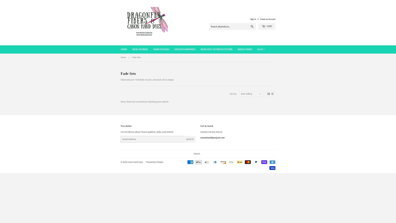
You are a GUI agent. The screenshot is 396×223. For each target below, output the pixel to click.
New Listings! (140, 49)
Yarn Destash (161, 49)
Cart (269, 26)
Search (197, 154)
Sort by (233, 94)
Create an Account (267, 19)
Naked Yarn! (245, 49)
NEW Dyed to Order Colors (216, 49)
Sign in (253, 19)
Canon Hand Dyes (135, 162)
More (260, 49)
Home (124, 49)
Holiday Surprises (185, 49)
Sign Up (190, 139)
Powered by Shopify (154, 162)
